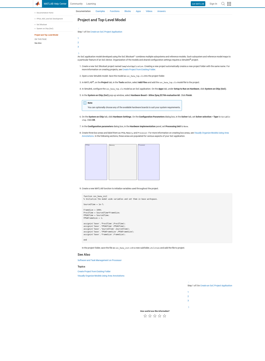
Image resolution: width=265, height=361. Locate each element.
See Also (38, 43)
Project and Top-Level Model (46, 35)
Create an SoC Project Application (106, 32)
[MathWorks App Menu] (229, 4)
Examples (100, 11)
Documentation (83, 11)
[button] (223, 3)
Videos (149, 11)
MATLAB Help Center (55, 3)
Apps (138, 11)
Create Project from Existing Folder (138, 69)
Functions (114, 11)
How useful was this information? (154, 311)
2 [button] (78, 42)
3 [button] (78, 47)
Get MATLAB (198, 4)
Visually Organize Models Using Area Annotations (101, 276)
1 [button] (78, 38)
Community (76, 3)
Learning (91, 3)
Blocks (128, 11)
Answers (161, 11)
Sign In (213, 3)
